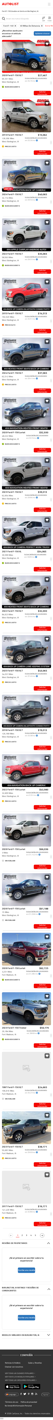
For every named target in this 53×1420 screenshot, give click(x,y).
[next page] (42, 1235)
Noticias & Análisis (12, 1362)
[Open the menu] (49, 4)
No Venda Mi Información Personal (18, 1405)
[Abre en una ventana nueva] (13, 1386)
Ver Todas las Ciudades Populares (20, 1373)
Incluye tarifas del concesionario (36, 78)
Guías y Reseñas (35, 1362)
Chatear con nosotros (14, 1366)
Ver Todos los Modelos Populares (20, 1376)
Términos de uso (11, 1402)
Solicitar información (42, 93)
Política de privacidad (29, 1402)
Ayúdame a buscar (42, 33)
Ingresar (46, 1394)
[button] (44, 18)
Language (12, 1394)
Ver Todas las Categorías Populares (21, 1380)
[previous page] (11, 1235)
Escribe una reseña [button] (26, 1270)
